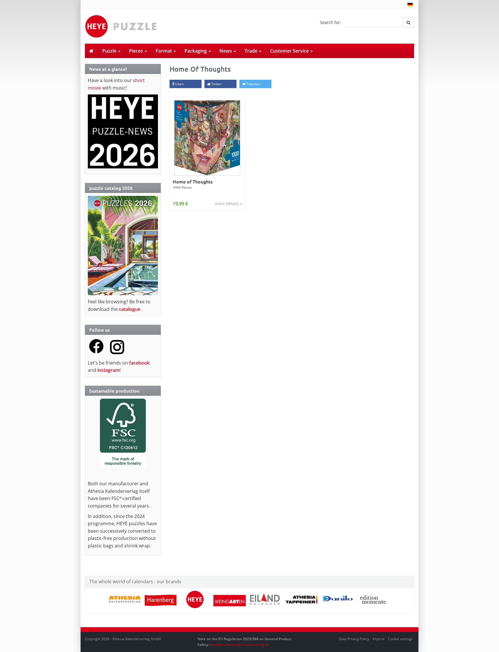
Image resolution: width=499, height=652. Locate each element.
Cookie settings (400, 638)
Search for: (330, 22)
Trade (251, 51)
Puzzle (110, 51)
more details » (228, 203)
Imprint (378, 638)
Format (164, 51)
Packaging (196, 51)
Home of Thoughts (193, 184)
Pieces (136, 51)
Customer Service (290, 51)
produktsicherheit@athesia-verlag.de (239, 644)
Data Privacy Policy (354, 638)
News (226, 51)
